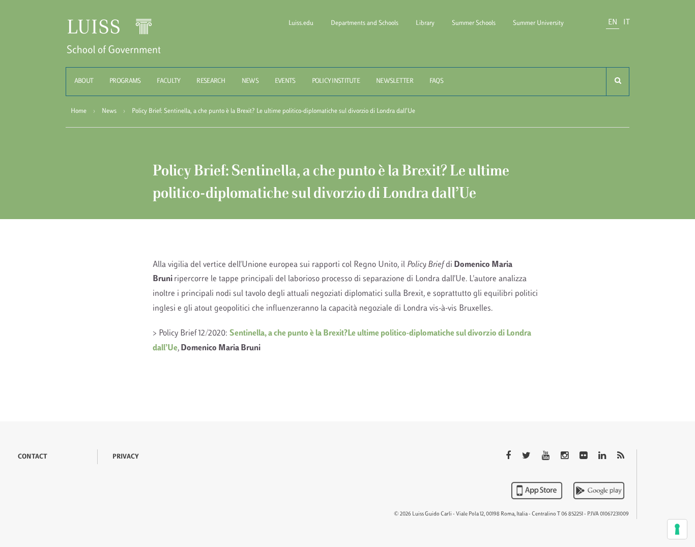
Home (78, 111)
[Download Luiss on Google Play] (598, 491)
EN (612, 22)
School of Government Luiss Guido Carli (122, 42)
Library (425, 23)
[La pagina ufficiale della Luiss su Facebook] (509, 456)
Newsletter (394, 81)
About (83, 81)
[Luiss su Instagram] (565, 456)
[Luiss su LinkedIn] (603, 456)
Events (285, 81)
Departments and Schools (364, 23)
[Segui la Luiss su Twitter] (527, 456)
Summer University (538, 23)
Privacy (125, 457)
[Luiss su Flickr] (584, 456)
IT (626, 22)
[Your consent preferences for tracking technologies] (677, 529)
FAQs (436, 81)
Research (210, 81)
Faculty (168, 81)
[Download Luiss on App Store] (537, 491)
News (250, 81)
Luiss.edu (300, 23)
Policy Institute (336, 81)
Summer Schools (474, 23)
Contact (32, 457)
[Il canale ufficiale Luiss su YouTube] (547, 456)
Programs (124, 81)
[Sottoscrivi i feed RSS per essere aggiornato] (620, 456)
